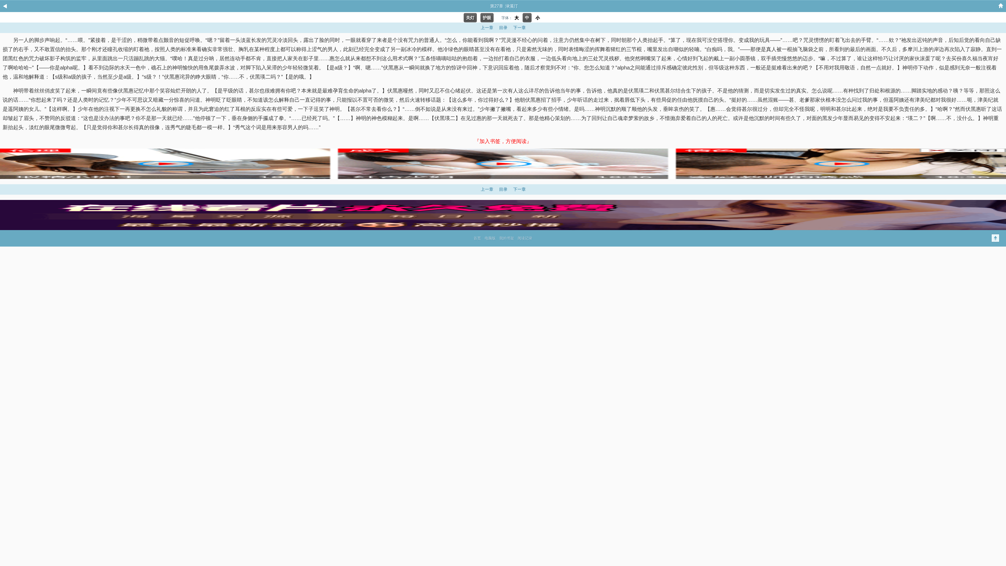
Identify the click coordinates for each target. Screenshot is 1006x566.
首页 (477, 238)
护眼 (487, 17)
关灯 (470, 17)
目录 (503, 27)
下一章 (519, 27)
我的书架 (506, 238)
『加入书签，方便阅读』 (503, 141)
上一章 (487, 27)
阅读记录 (525, 238)
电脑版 (490, 238)
